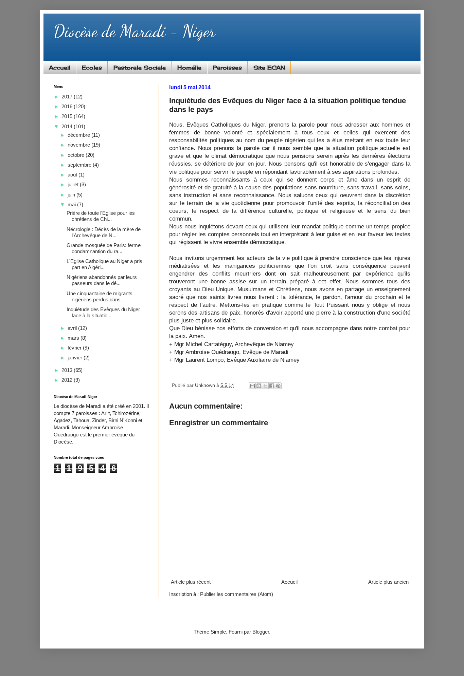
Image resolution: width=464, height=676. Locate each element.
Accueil (59, 67)
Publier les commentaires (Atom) (236, 594)
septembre (80, 165)
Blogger (260, 632)
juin (72, 195)
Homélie (189, 67)
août (73, 174)
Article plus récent (191, 582)
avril (73, 328)
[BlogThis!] (258, 385)
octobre (77, 155)
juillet (74, 184)
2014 (67, 126)
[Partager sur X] (265, 385)
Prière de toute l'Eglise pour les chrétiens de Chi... (101, 216)
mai (72, 204)
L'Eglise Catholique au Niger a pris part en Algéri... (104, 264)
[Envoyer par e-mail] (252, 385)
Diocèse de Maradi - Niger (134, 31)
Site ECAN (269, 67)
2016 (67, 106)
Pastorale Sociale (139, 67)
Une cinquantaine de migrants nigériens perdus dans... (99, 296)
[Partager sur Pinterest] (278, 385)
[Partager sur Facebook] (271, 385)
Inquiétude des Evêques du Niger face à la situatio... (103, 312)
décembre (79, 135)
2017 (67, 96)
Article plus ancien (388, 582)
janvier (76, 357)
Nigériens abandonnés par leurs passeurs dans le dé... (102, 280)
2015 (67, 116)
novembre (79, 145)
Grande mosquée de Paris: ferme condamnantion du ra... (104, 248)
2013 (67, 370)
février (75, 348)
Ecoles (92, 67)
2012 (67, 380)
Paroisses (227, 67)
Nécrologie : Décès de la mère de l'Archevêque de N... (104, 232)
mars (74, 338)
